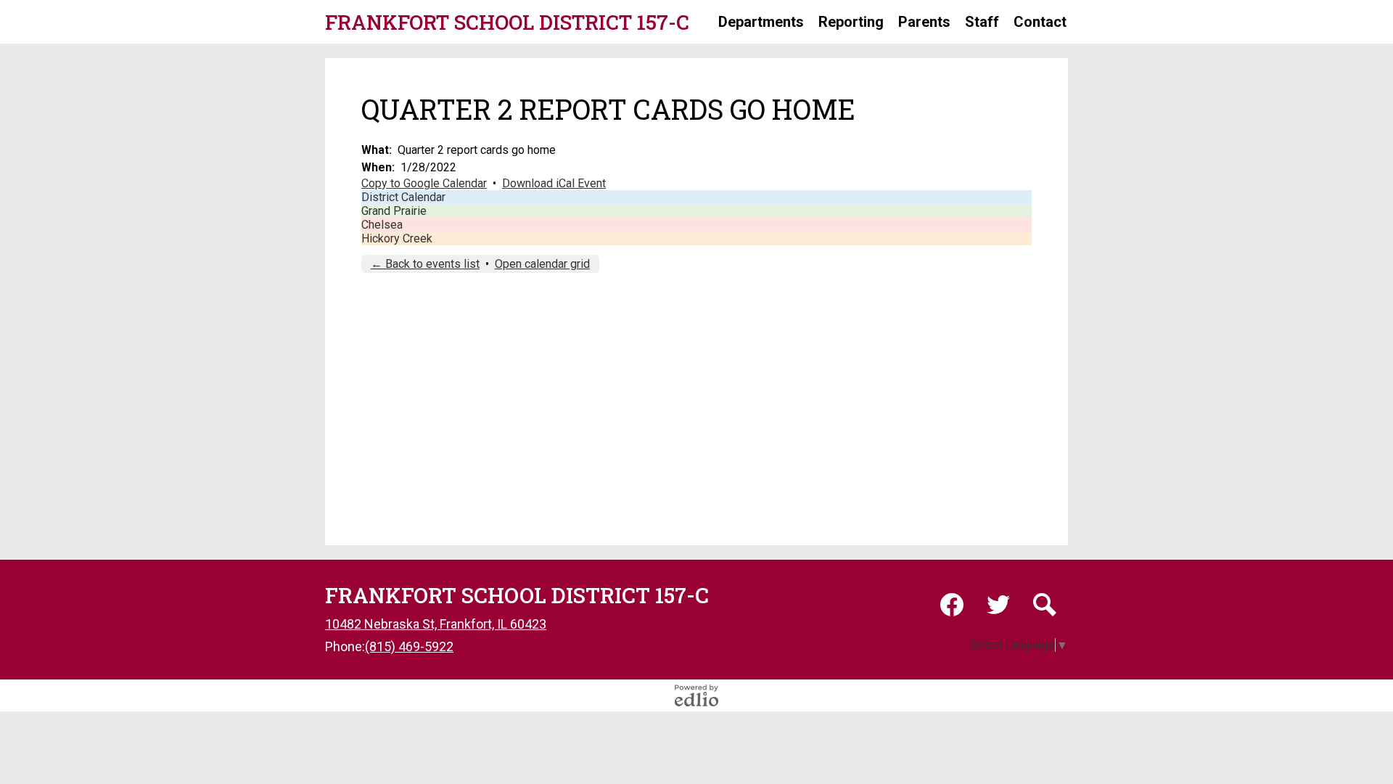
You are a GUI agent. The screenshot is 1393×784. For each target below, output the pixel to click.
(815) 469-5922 (409, 646)
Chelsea (382, 225)
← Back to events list (425, 264)
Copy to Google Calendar (424, 183)
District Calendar (403, 197)
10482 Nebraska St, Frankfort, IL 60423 (435, 624)
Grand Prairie (394, 211)
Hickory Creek (396, 238)
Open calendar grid (542, 264)
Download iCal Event (554, 183)
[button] (761, 22)
